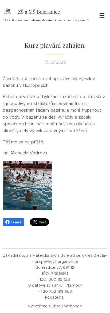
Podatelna (54, 297)
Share (16, 222)
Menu (102, 15)
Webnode (73, 306)
